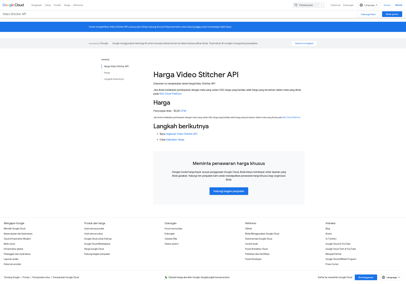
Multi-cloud (9, 244)
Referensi (78, 5)
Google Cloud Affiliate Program (341, 259)
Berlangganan (366, 277)
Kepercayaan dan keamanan (18, 233)
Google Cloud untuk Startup (98, 238)
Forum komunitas (173, 228)
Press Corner (332, 264)
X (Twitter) (331, 238)
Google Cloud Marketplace (97, 244)
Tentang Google (12, 277)
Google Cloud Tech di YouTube (341, 249)
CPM (183, 110)
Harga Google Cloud (94, 249)
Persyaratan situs (41, 277)
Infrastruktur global (13, 249)
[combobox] (308, 5)
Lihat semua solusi (93, 233)
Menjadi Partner (334, 254)
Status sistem (172, 244)
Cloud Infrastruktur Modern (17, 238)
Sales (198, 27)
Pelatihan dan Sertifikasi (257, 254)
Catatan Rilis (171, 238)
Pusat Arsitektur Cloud (256, 249)
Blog (328, 228)
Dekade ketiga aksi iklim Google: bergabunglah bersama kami (199, 277)
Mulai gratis (392, 14)
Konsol (387, 5)
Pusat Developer (253, 259)
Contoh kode (251, 244)
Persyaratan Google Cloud (66, 277)
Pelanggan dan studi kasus (17, 254)
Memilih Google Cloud (14, 228)
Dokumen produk (12, 264)
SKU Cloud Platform (170, 93)
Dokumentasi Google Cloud (258, 238)
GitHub (248, 228)
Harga (67, 5)
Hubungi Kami (368, 14)
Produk (57, 5)
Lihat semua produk (94, 228)
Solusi (48, 5)
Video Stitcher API (14, 14)
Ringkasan (37, 5)
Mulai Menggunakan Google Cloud (262, 233)
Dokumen (336, 5)
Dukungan (348, 5)
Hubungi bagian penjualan (228, 191)
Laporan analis (11, 259)
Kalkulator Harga (175, 139)
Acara (329, 233)
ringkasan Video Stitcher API (181, 133)
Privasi (26, 277)
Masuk (398, 5)
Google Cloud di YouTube (338, 244)
